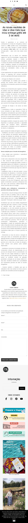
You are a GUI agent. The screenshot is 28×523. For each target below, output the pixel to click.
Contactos (14, 382)
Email (3, 322)
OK (14, 520)
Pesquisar (22, 388)
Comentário (4, 337)
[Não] (26, 516)
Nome (3, 315)
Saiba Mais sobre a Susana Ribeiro (17, 298)
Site (2, 329)
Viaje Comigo (6, 275)
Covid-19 (14, 25)
